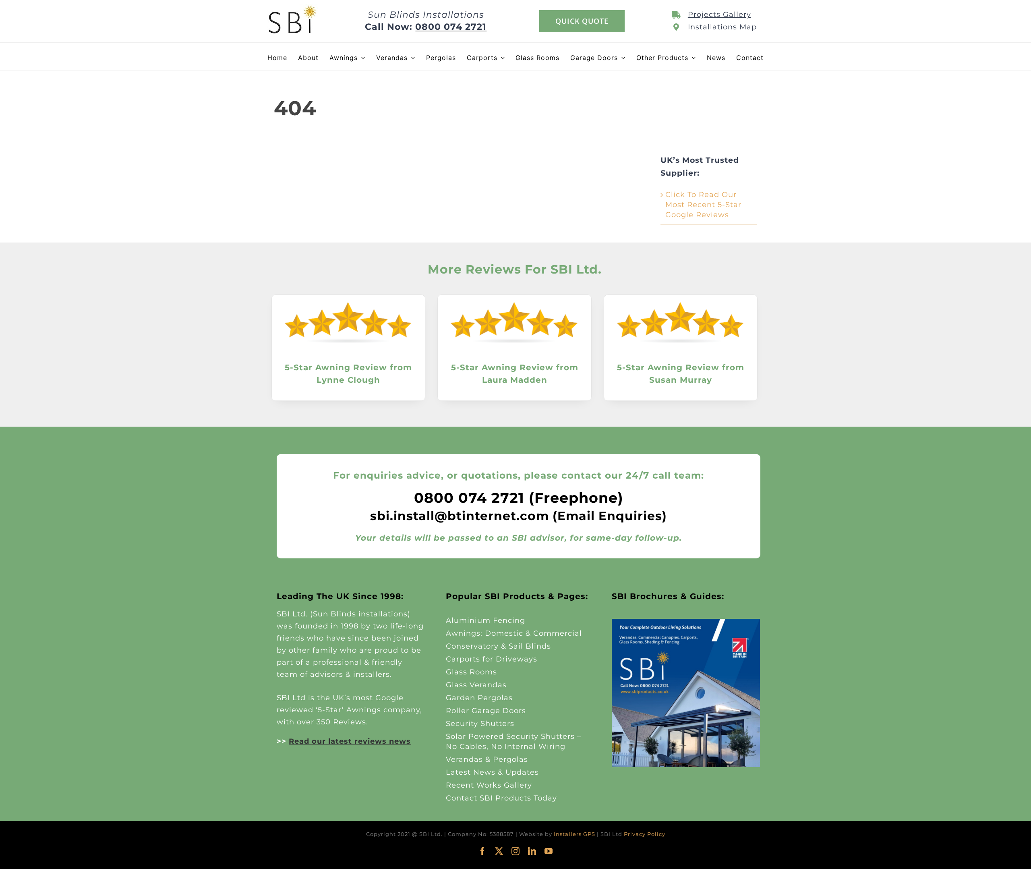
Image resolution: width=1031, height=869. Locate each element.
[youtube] (548, 851)
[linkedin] (532, 851)
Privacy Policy (644, 834)
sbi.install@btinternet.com (459, 515)
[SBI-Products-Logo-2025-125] (292, 7)
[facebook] (482, 851)
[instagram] (515, 851)
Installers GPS (574, 834)
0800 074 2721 (451, 26)
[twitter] (499, 851)
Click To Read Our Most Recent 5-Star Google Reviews (703, 204)
